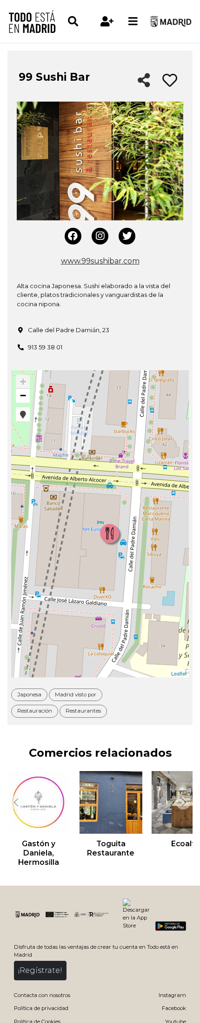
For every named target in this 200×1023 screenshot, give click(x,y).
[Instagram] (100, 236)
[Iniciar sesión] (107, 21)
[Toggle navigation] (133, 21)
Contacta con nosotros (42, 995)
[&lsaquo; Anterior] (15, 802)
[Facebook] (73, 236)
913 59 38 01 (45, 347)
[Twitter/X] (127, 236)
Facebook (174, 1008)
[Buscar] (80, 21)
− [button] (23, 395)
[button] (23, 414)
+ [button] (23, 381)
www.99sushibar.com (100, 261)
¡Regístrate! (40, 970)
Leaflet (179, 673)
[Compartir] (144, 81)
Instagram (172, 995)
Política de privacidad (41, 1008)
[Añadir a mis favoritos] (169, 80)
